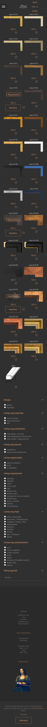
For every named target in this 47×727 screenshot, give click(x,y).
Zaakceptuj (23, 720)
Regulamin (23, 619)
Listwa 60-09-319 (33, 265)
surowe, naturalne (13, 501)
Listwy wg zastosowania (16, 542)
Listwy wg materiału (14, 413)
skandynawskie (12, 524)
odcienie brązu (12, 498)
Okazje (7, 400)
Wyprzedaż (10, 407)
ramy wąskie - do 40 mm (15, 434)
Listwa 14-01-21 (13, 88)
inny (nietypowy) (12, 506)
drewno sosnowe (12, 418)
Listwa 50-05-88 (13, 265)
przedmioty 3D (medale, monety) (18, 560)
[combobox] (23, 577)
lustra (9, 547)
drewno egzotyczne (13, 420)
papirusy (10, 565)
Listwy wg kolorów (13, 473)
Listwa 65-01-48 (33, 341)
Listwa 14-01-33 (33, 115)
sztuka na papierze (13, 550)
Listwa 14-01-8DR (33, 164)
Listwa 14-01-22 (34, 88)
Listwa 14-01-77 (34, 140)
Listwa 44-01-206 (33, 240)
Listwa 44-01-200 (13, 240)
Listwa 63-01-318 (33, 289)
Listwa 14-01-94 (13, 189)
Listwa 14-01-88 (13, 164)
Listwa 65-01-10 (13, 341)
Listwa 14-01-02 (33, 14)
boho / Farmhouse (13, 534)
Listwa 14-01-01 (13, 14)
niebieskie (10, 481)
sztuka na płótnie (13, 552)
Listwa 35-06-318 (33, 213)
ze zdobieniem (12, 467)
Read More (13, 107)
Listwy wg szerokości (14, 429)
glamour (9, 536)
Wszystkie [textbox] (8, 577)
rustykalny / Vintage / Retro (16, 521)
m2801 (13, 366)
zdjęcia (9, 557)
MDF (8, 423)
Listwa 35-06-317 (13, 213)
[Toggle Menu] (3, 6)
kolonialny (10, 529)
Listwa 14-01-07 (33, 39)
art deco (9, 531)
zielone (9, 483)
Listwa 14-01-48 (13, 140)
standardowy (11, 449)
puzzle (9, 555)
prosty (9, 465)
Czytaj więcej (23, 714)
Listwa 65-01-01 (33, 317)
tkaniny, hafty (11, 562)
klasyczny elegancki (14, 462)
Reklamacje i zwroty (23, 621)
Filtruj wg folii (10, 570)
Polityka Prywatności (23, 624)
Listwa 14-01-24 (13, 115)
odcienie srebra (12, 493)
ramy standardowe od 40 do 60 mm (19, 436)
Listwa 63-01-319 (13, 317)
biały (8, 488)
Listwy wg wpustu (13, 444)
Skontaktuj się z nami (23, 615)
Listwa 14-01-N (34, 189)
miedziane (10, 478)
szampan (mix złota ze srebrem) (18, 496)
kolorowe (10, 503)
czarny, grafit (11, 486)
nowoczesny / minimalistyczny (17, 519)
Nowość (9, 405)
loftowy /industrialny (14, 516)
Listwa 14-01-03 (13, 39)
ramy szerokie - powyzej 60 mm (18, 439)
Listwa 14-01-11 (13, 63)
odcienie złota (12, 491)
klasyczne (10, 526)
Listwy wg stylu (11, 511)
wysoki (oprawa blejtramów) (16, 452)
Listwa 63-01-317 (13, 289)
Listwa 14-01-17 (34, 63)
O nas (23, 617)
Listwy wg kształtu (13, 457)
